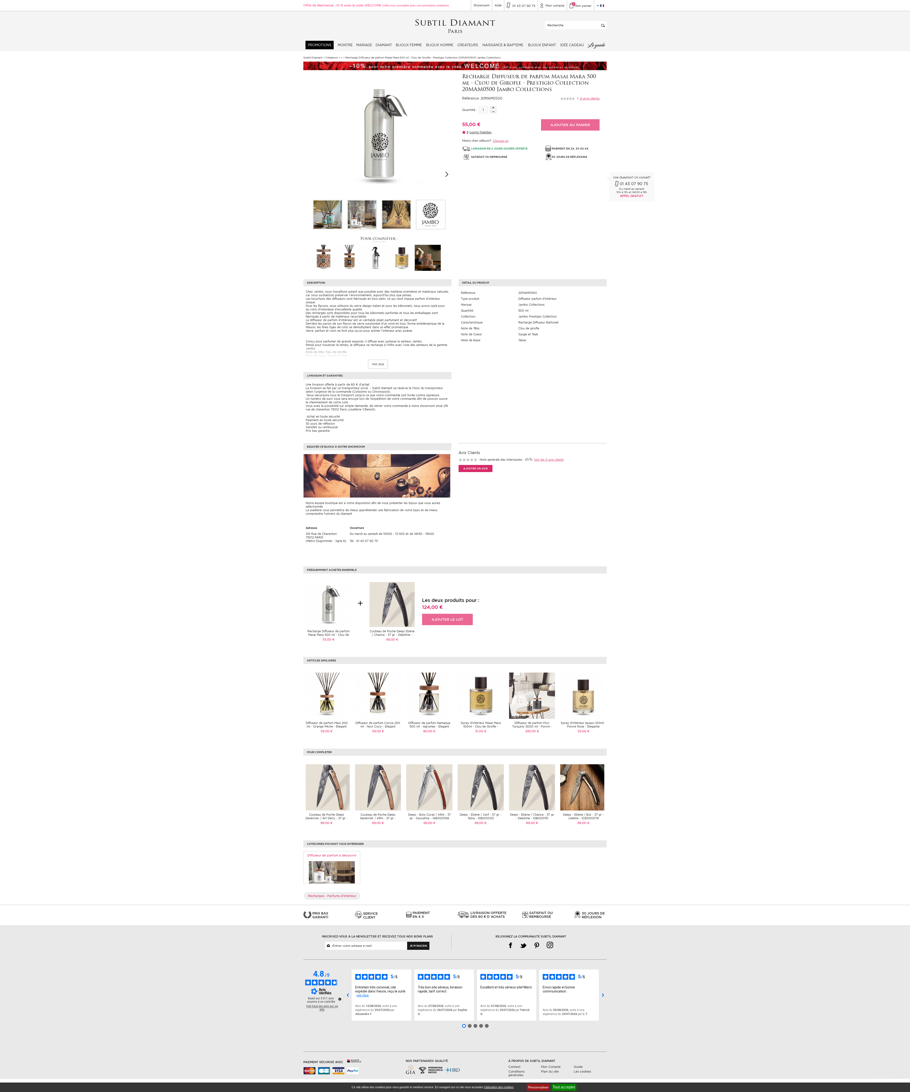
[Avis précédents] (347, 995)
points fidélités (480, 132)
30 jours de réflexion (320, 423)
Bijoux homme (439, 45)
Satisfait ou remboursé (322, 427)
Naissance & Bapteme (502, 45)
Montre (345, 45)
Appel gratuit (631, 196)
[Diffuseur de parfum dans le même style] (332, 872)
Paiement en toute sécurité (325, 420)
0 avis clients (589, 98)
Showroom (481, 5)
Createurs (467, 45)
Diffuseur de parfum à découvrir (331, 855)
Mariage (364, 45)
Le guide (596, 45)
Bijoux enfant (542, 45)
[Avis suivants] (603, 995)
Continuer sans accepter (893, 1079)
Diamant (384, 45)
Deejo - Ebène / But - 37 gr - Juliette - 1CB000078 (583, 816)
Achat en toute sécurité (323, 416)
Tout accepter (564, 1087)
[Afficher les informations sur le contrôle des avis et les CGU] (340, 999)
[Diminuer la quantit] (493, 111)
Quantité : (469, 110)
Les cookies (582, 1071)
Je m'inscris (418, 945)
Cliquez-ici (500, 141)
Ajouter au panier (570, 125)
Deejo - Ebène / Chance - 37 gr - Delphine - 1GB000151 (532, 816)
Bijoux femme (409, 45)
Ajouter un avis (475, 468)
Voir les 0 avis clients (549, 459)
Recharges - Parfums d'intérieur (332, 896)
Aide (498, 5)
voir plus (362, 995)
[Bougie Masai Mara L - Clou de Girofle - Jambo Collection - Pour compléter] (428, 257)
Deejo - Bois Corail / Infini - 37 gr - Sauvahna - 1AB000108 (429, 816)
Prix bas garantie (318, 430)
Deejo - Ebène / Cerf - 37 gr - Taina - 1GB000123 (480, 816)
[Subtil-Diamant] (455, 26)
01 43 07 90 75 (634, 184)
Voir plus (378, 364)
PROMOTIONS (319, 45)
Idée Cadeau (572, 45)
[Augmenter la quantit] (493, 107)
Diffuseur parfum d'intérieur (537, 298)
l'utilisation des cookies (499, 1087)
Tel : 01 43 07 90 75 (364, 541)
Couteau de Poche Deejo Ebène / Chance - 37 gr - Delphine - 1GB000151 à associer (392, 634)
